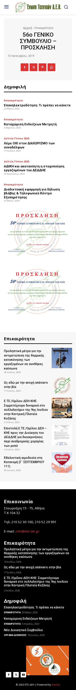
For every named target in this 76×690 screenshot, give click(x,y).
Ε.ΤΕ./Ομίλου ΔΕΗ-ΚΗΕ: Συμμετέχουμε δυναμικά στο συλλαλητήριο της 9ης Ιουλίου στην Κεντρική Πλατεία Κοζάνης (26, 409)
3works (56, 684)
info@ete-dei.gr (27, 531)
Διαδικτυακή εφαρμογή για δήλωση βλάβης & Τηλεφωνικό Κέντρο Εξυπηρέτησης (32, 193)
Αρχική (27, 28)
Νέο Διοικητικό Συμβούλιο (23, 630)
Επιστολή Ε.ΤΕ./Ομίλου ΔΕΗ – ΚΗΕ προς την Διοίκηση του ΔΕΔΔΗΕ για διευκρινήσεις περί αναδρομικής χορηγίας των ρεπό (25, 437)
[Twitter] (33, 67)
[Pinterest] (42, 67)
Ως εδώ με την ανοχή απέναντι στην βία (32, 567)
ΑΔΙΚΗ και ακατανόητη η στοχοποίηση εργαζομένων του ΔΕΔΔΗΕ (34, 168)
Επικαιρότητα (43, 28)
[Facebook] (24, 67)
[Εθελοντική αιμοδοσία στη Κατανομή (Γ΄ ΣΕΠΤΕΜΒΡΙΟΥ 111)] (62, 462)
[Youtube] (23, 674)
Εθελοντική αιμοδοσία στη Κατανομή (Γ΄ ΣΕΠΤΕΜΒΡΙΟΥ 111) (24, 462)
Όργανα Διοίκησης (15, 635)
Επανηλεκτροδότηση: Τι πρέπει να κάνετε (37, 105)
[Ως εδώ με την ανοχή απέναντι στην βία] (62, 385)
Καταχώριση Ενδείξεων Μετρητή (30, 124)
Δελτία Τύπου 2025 (16, 138)
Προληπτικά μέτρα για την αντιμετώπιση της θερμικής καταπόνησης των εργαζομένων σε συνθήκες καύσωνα (24, 359)
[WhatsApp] (51, 67)
